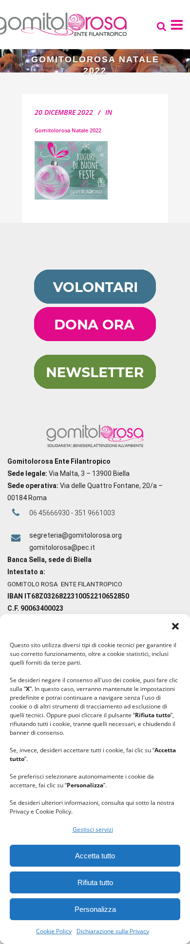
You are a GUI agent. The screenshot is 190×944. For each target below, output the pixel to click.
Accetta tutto (95, 856)
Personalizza (95, 909)
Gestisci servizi (93, 829)
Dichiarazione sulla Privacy (112, 931)
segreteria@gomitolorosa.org (75, 535)
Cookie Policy (54, 931)
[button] (175, 626)
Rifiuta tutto (95, 882)
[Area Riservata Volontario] (95, 301)
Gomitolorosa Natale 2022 (68, 130)
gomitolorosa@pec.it (62, 547)
